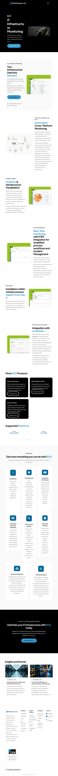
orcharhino (35, 336)
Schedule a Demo (28, 640)
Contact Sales (13, 46)
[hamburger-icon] (48, 3)
